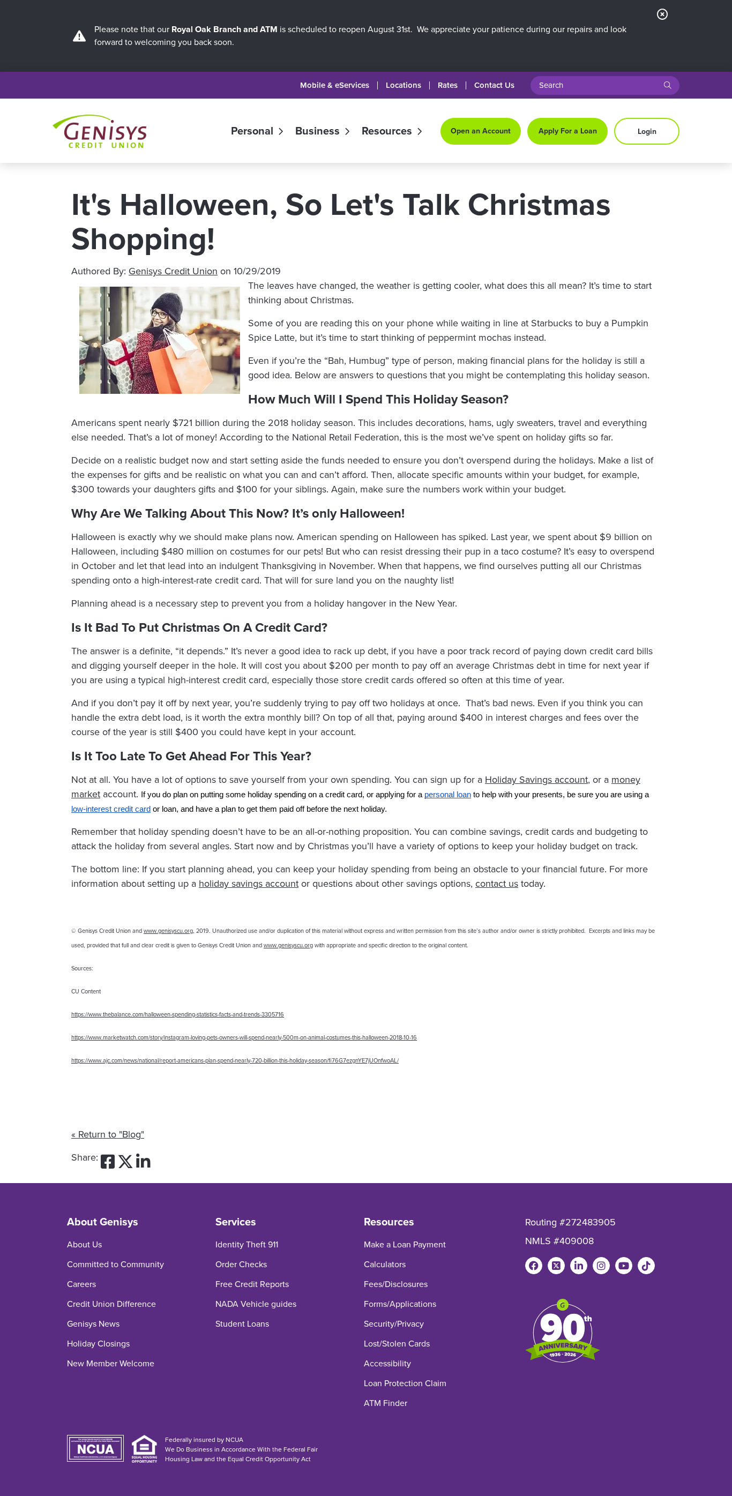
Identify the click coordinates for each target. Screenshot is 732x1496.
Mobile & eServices (334, 85)
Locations (403, 85)
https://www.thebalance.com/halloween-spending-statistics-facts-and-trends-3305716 (177, 1014)
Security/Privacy (394, 1324)
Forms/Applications (400, 1304)
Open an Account (481, 131)
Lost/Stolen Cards (397, 1343)
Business (317, 131)
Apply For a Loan (568, 131)
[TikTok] (646, 1265)
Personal (252, 131)
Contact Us (494, 85)
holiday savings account (248, 884)
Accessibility (387, 1363)
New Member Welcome (110, 1363)
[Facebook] (533, 1265)
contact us (496, 884)
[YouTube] (623, 1265)
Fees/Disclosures (396, 1284)
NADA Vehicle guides (255, 1304)
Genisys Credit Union (173, 271)
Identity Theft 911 (246, 1244)
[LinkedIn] (578, 1265)
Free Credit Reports (252, 1284)
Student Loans (242, 1324)
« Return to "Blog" (107, 1134)
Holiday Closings (98, 1343)
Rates (448, 85)
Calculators (385, 1264)
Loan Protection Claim (405, 1383)
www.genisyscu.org (168, 930)
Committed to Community (115, 1264)
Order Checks (241, 1264)
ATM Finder (385, 1403)
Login (647, 131)
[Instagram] (601, 1265)
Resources (387, 131)
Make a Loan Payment (405, 1244)
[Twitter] (556, 1265)
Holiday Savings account (536, 780)
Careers (81, 1284)
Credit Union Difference (111, 1304)
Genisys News (93, 1324)
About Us (84, 1244)
